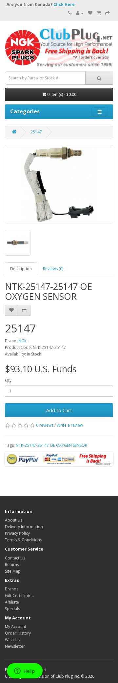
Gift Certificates (19, 595)
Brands (11, 589)
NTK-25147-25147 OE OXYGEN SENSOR (51, 445)
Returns (12, 564)
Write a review (70, 425)
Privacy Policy (17, 533)
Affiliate (12, 602)
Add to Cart (59, 410)
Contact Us (15, 558)
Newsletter (15, 646)
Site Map (13, 571)
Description (21, 268)
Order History (18, 633)
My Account (15, 626)
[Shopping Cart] (99, 13)
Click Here (64, 4)
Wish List (13, 639)
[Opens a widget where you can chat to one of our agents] (25, 671)
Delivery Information (24, 526)
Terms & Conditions (23, 540)
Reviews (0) (53, 268)
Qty (8, 380)
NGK (22, 341)
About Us (13, 520)
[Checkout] (107, 13)
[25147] (59, 184)
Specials (12, 609)
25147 (36, 132)
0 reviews (44, 425)
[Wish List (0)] (90, 13)
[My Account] (80, 13)
